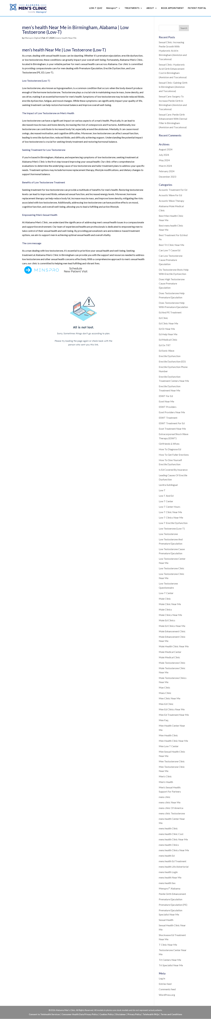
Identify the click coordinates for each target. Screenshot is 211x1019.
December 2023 (167, 176)
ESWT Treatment (168, 417)
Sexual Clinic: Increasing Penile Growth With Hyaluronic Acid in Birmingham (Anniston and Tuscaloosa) (173, 51)
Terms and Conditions (171, 1014)
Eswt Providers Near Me (172, 412)
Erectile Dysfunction (169, 356)
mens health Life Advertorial (173, 866)
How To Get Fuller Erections (174, 454)
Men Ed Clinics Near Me (172, 709)
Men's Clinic (165, 776)
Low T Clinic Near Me (170, 512)
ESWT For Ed (166, 395)
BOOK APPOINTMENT (172, 8)
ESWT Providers (167, 406)
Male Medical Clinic (169, 657)
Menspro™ (111, 8)
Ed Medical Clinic (168, 339)
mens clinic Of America (171, 807)
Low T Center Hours (169, 506)
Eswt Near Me (166, 401)
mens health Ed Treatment (172, 861)
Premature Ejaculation (170, 899)
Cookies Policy (106, 1014)
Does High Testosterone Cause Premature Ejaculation (172, 283)
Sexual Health (166, 919)
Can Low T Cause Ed (169, 250)
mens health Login (168, 872)
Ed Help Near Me (168, 334)
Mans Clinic (165, 692)
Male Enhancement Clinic (172, 631)
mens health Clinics (169, 844)
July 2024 (164, 154)
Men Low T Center (169, 746)
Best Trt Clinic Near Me (171, 244)
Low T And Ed (166, 495)
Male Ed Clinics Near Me (172, 625)
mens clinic (164, 796)
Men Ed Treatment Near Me (174, 714)
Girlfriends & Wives (169, 443)
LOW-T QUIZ (95, 8)
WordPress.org (167, 994)
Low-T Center (166, 593)
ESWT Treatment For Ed (172, 423)
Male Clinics (165, 609)
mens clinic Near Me (169, 802)
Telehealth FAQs (151, 1014)
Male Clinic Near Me (170, 604)
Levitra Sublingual (168, 484)
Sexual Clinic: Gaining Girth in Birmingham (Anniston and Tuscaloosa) (173, 86)
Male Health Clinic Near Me (174, 646)
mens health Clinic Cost (171, 833)
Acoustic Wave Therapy (171, 200)
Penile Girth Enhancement (172, 893)
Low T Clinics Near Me (171, 517)
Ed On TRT (165, 345)
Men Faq (163, 720)
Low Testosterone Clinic (171, 568)
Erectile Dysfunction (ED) (172, 361)
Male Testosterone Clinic (172, 662)
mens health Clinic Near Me (173, 839)
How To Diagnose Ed (170, 449)
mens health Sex (167, 883)
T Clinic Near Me (168, 944)
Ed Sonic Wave (166, 350)
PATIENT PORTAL (197, 8)
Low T (162, 490)
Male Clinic (165, 598)
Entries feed (165, 983)
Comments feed (167, 989)
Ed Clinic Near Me (168, 323)
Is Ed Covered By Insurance (173, 469)
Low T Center (166, 501)
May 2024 (164, 160)
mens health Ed (167, 855)
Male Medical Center (170, 651)
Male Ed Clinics (167, 620)
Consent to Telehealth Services (44, 1014)
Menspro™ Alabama (169, 888)
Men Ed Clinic (166, 703)
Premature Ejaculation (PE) (173, 904)
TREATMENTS (131, 8)
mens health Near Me (66, 38)
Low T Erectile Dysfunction (173, 522)
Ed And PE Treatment (170, 312)
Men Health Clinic (168, 735)
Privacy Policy (134, 1014)
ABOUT (150, 8)
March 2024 (165, 165)
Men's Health (166, 781)
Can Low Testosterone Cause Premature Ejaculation (170, 260)
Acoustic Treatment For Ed (173, 189)
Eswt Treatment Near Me (172, 428)
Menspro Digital (32, 38)
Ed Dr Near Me (167, 328)
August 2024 (165, 149)
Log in (162, 978)
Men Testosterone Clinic (172, 761)
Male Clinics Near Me (170, 614)
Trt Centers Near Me (170, 959)
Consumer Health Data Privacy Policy (80, 1014)
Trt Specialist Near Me (171, 965)
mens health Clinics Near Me (174, 850)
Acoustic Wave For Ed (170, 195)
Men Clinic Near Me (169, 698)
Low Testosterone (168, 533)
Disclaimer (120, 1014)
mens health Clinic (168, 828)
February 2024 (166, 171)
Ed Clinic (163, 317)
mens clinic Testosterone (172, 813)
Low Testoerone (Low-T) (172, 528)
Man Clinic (164, 687)
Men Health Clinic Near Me (173, 740)
